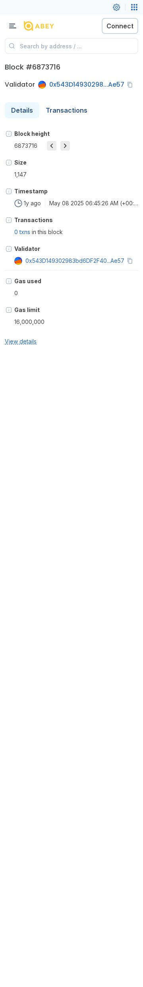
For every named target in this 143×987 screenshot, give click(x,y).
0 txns (22, 231)
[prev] (51, 146)
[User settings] (116, 7)
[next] (65, 146)
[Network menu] (134, 7)
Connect (119, 26)
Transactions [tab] (66, 110)
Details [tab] (22, 110)
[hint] (9, 134)
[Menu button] (13, 26)
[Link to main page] (48, 26)
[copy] (131, 85)
